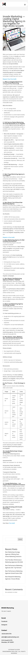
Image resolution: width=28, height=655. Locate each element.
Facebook (4, 621)
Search (20, 539)
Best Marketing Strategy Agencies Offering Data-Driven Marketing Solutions (13, 554)
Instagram (4, 624)
